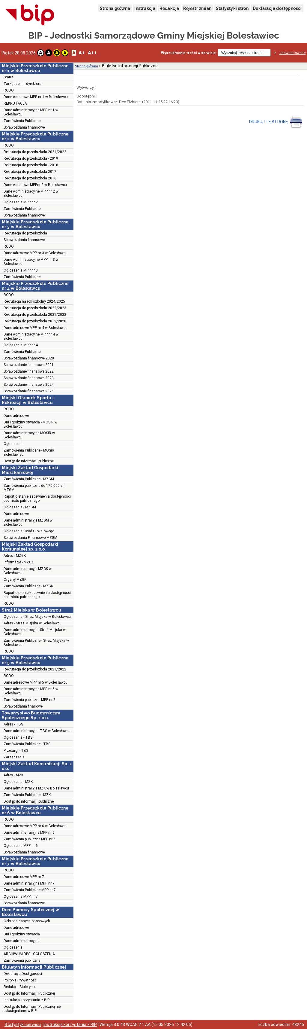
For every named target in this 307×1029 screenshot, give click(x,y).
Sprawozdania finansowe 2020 (29, 358)
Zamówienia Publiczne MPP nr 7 (30, 890)
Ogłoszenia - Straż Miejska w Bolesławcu (37, 617)
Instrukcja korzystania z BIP (26, 1000)
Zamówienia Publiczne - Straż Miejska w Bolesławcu (36, 642)
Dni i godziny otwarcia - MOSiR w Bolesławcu (30, 424)
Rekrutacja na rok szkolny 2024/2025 (34, 301)
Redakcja (169, 8)
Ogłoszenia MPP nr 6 (21, 846)
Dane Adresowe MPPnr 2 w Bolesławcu (35, 185)
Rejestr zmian (197, 8)
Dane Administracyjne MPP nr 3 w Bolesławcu (31, 261)
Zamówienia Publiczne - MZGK (28, 586)
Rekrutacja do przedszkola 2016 (30, 178)
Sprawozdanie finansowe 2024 (29, 384)
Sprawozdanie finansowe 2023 (29, 378)
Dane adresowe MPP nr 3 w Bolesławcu (35, 253)
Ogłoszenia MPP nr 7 (21, 896)
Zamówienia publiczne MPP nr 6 (29, 839)
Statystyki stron (232, 8)
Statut (8, 77)
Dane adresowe (16, 416)
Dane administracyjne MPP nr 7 (29, 883)
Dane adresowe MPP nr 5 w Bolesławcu (35, 682)
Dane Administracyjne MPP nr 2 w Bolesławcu (31, 193)
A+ (82, 53)
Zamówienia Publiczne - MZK (27, 795)
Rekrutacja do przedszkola (25, 233)
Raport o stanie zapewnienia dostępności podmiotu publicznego (37, 498)
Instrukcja (144, 8)
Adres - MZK (13, 775)
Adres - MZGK (15, 556)
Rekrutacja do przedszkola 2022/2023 (35, 308)
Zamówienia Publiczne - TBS (27, 744)
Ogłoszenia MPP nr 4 (21, 345)
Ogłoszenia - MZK (18, 782)
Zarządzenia (14, 757)
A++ (92, 53)
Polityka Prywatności (20, 980)
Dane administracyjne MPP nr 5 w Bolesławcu (31, 691)
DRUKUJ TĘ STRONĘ (269, 121)
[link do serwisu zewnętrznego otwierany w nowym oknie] (30, 15)
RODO (9, 90)
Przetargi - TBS (16, 750)
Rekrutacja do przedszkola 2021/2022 (35, 152)
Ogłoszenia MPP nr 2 (21, 202)
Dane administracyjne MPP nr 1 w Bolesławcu (31, 112)
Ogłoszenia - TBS (18, 737)
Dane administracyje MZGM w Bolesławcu (28, 522)
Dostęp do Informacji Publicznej (29, 993)
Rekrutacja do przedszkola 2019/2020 (35, 321)
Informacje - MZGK (19, 562)
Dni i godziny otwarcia (22, 934)
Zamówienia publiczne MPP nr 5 (29, 700)
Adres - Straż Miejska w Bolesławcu (32, 623)
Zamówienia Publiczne (22, 121)
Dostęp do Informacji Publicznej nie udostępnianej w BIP (32, 1008)
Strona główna (115, 8)
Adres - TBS (13, 724)
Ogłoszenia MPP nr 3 (21, 270)
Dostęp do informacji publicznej (29, 461)
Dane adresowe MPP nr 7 (24, 877)
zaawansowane (292, 53)
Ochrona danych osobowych (27, 921)
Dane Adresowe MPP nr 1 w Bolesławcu (36, 97)
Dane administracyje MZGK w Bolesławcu (28, 571)
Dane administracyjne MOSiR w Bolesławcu (29, 435)
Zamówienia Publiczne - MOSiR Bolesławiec (29, 452)
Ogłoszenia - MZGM (20, 507)
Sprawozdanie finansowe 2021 (29, 365)
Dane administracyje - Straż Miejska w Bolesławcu (35, 632)
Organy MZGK (15, 579)
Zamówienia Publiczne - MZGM (29, 479)
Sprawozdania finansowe (24, 127)
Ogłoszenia (13, 444)
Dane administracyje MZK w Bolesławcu (36, 788)
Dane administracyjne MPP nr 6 (29, 832)
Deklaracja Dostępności (23, 974)
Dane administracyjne (21, 941)
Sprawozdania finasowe (23, 706)
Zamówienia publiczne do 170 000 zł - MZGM (34, 488)
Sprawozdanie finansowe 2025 (29, 391)
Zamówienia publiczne (22, 960)
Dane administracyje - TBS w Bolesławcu (37, 731)
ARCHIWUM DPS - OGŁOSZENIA (29, 954)
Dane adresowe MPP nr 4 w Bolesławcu (35, 328)
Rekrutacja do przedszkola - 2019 (31, 158)
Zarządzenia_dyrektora (22, 84)
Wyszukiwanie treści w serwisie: (188, 53)
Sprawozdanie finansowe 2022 (29, 371)
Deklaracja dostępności (277, 8)
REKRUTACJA (15, 103)
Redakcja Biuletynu (19, 987)
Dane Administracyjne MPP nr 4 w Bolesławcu (31, 336)
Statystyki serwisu (22, 1024)
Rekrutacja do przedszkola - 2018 (31, 165)
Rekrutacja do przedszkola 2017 (30, 172)
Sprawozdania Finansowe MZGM (30, 538)
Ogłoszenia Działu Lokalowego (29, 531)
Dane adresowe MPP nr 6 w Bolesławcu (35, 826)
